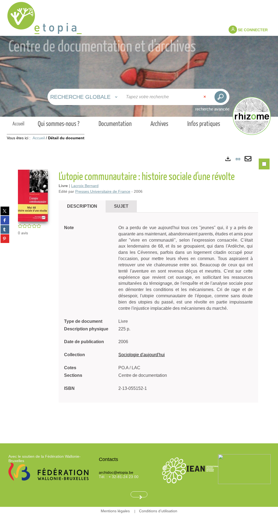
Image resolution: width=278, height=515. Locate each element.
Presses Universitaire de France (102, 191)
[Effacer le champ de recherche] (205, 97)
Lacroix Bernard (85, 186)
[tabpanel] (139, 290)
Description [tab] (82, 206)
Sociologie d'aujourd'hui (141, 354)
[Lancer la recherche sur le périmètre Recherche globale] (220, 97)
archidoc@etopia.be (116, 472)
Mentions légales (115, 511)
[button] (33, 195)
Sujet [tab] (121, 206)
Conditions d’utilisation (158, 511)
